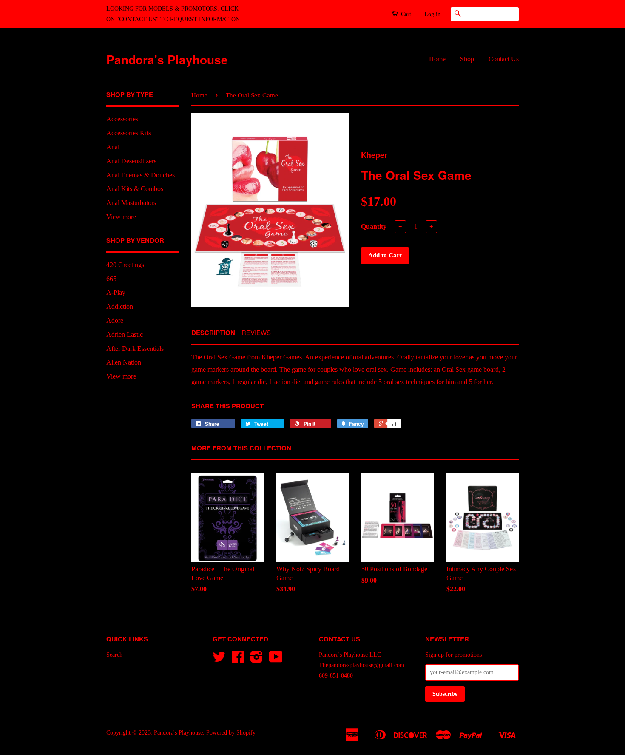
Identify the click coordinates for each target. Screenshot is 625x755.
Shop (467, 59)
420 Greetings (125, 264)
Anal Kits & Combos (134, 188)
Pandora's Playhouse (167, 59)
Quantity (373, 226)
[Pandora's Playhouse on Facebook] (237, 660)
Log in (432, 14)
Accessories (122, 119)
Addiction (119, 306)
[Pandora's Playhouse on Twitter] (219, 660)
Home (437, 59)
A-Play (115, 292)
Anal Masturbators (131, 202)
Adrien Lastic (124, 334)
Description (213, 332)
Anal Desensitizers (131, 161)
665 (111, 278)
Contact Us (504, 59)
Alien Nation (123, 362)
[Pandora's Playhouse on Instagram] (256, 660)
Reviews (256, 332)
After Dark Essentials (135, 348)
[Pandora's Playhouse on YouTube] (276, 660)
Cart (405, 14)
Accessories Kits (128, 133)
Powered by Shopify (231, 732)
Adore (114, 320)
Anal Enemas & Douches (140, 175)
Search (114, 655)
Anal (112, 147)
